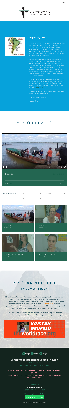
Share (62, 183)
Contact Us (34, 384)
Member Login (29, 394)
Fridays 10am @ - (26, 365)
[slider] (25, 167)
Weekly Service (34, 363)
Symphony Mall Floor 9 (41, 365)
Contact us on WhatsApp (34, 397)
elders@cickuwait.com (34, 387)
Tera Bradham (39, 87)
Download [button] (8, 183)
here (30, 315)
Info (29, 390)
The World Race (47, 304)
